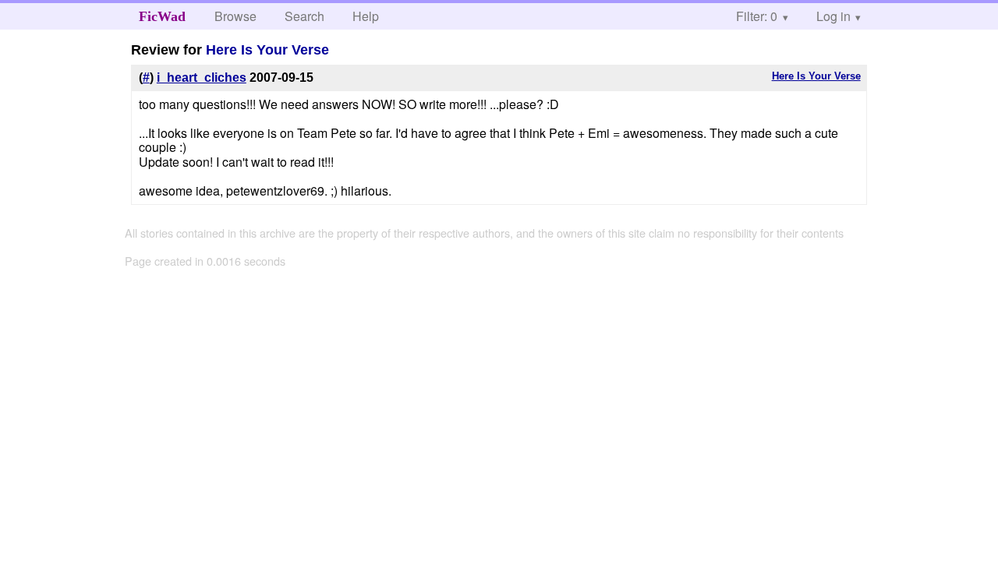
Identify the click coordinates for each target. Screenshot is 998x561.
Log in (833, 16)
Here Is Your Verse (267, 50)
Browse (235, 16)
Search (304, 16)
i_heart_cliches (201, 77)
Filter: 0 (756, 16)
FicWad (162, 16)
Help (365, 16)
